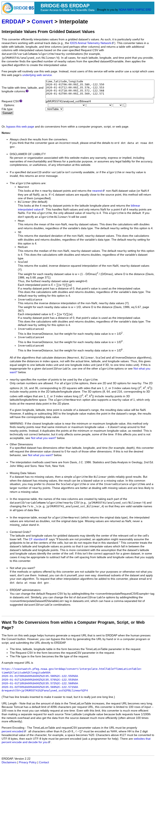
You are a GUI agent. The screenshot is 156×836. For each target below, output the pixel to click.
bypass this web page (20, 126)
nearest (97, 190)
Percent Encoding (13, 727)
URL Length (9, 703)
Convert (42, 21)
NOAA (122, 9)
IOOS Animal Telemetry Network (90, 43)
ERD (148, 9)
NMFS (130, 9)
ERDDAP (13, 21)
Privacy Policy (28, 762)
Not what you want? (43, 438)
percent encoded (12, 731)
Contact (44, 762)
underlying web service (37, 75)
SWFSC (140, 9)
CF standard (37, 539)
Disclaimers (9, 762)
